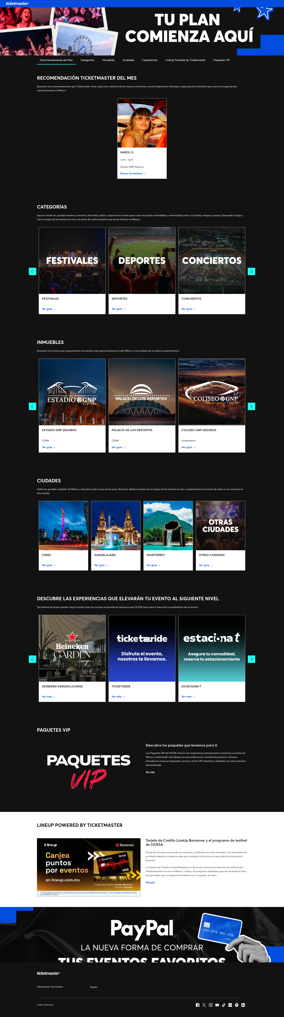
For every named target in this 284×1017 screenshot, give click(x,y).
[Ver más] (89, 800)
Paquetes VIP (221, 60)
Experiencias (149, 60)
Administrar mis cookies (50, 986)
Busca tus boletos (131, 173)
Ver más (47, 696)
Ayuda (93, 986)
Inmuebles (108, 60)
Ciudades (128, 60)
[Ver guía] (89, 895)
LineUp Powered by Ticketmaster (185, 60)
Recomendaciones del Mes (56, 60)
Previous (32, 271)
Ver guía (47, 308)
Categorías (87, 60)
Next (251, 271)
